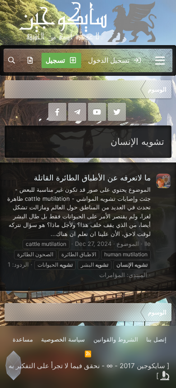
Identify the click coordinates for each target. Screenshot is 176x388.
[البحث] (11, 60)
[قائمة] (160, 60)
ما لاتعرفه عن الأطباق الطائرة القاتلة (92, 177)
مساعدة (23, 339)
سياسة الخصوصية (63, 339)
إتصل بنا (156, 339)
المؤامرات (112, 274)
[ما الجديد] (30, 60)
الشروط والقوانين (115, 339)
